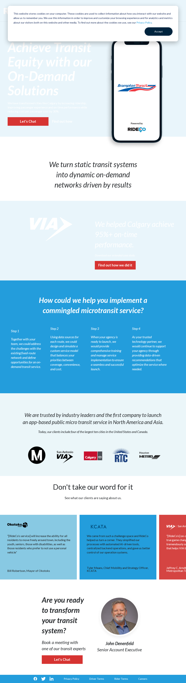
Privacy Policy (144, 22)
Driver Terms (96, 679)
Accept (158, 31)
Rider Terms (121, 679)
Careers (142, 679)
